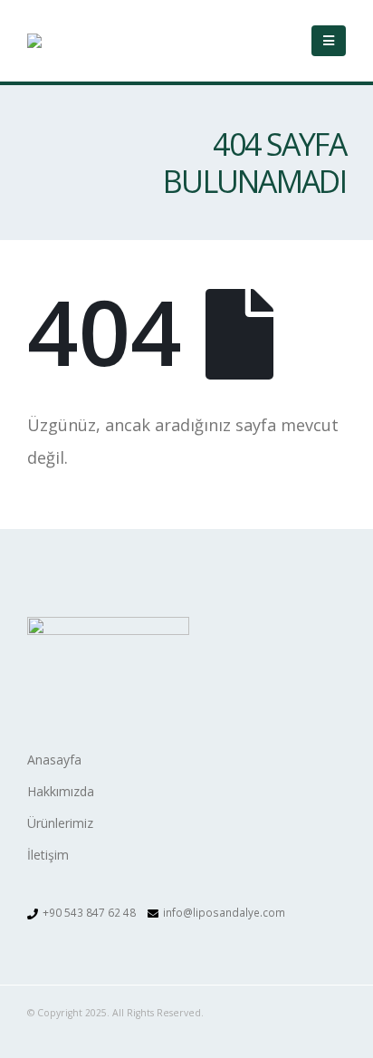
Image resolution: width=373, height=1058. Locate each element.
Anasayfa (54, 759)
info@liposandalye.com (224, 912)
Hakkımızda (60, 791)
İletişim (48, 854)
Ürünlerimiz (60, 823)
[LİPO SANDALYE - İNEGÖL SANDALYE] (76, 41)
